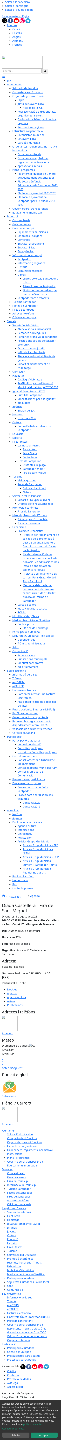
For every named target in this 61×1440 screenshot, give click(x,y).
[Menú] (3, 76)
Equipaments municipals (22, 1165)
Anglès (16, 37)
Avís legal (13, 1383)
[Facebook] (11, 20)
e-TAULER (13, 1309)
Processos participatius (21, 1359)
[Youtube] (17, 20)
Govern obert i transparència (25, 1161)
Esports (12, 1243)
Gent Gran (13, 1216)
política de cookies (33, 1424)
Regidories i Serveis (14, 1208)
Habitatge (13, 1220)
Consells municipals (19, 1352)
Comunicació (15, 1290)
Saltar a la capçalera (17, 2)
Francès (17, 44)
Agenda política (16, 997)
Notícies (12, 989)
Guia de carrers (16, 1177)
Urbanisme (14, 1266)
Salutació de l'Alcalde (20, 1134)
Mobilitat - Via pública (20, 1270)
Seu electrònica (11, 1293)
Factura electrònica (19, 1313)
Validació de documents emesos (27, 1336)
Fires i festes (14, 1247)
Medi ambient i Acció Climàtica (26, 1274)
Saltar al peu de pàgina (19, 9)
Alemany (17, 41)
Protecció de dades (19, 1379)
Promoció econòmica (20, 1258)
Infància (12, 1227)
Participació (9, 1344)
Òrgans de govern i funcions (24, 1142)
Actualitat (15, 896)
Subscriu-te (9, 1096)
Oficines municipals (19, 1204)
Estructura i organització (22, 1146)
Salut (10, 1286)
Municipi (7, 1169)
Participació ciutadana (20, 1278)
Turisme (12, 1251)
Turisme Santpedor (19, 1189)
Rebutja (16, 1435)
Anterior (7, 1068)
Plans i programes (18, 1158)
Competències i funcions (22, 1138)
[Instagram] (22, 20)
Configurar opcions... (13, 1428)
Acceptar (44, 1435)
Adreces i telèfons (18, 1200)
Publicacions (15, 1005)
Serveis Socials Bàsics (20, 1212)
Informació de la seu (19, 1297)
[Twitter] (5, 20)
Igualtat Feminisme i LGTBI (23, 1224)
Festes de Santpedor (19, 1192)
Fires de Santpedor (18, 1196)
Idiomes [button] (12, 25)
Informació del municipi (21, 1185)
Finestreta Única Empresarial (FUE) (28, 1317)
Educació (12, 1239)
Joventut (12, 1231)
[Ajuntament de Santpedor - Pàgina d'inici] (22, 62)
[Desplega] (24, 897)
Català (16, 29)
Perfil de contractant (20, 1321)
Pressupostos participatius (23, 1356)
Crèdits (11, 1371)
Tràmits (11, 1301)
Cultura (11, 1235)
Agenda (35, 896)
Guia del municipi (17, 1181)
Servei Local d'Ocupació (21, 1255)
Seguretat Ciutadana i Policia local (28, 1282)
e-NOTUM (13, 1305)
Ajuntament (9, 1130)
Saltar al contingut (16, 6)
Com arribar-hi (16, 1173)
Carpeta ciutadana (18, 1340)
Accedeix (7, 1033)
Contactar (13, 1375)
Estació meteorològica (15, 16)
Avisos (11, 1001)
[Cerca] (45, 71)
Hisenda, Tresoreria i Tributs (24, 1262)
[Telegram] (28, 20)
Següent (17, 1068)
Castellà (17, 33)
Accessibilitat (15, 1387)
